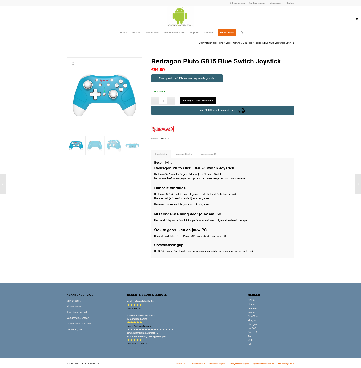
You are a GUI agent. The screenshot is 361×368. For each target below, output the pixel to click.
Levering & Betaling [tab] (183, 154)
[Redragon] (163, 129)
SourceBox (254, 332)
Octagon (252, 324)
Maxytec (252, 320)
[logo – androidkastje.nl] (180, 17)
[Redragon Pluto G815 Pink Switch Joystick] (3, 184)
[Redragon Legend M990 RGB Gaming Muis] (358, 184)
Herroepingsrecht (76, 329)
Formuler (252, 308)
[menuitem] (237, 3)
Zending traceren (257, 3)
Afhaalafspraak (237, 3)
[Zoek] (240, 32)
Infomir (251, 312)
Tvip (250, 336)
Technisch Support (77, 312)
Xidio (250, 340)
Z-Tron (251, 344)
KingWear (253, 316)
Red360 (252, 328)
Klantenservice (75, 306)
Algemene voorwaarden (79, 323)
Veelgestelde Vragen (78, 318)
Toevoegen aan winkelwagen (198, 100)
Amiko (251, 300)
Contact (290, 3)
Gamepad (165, 138)
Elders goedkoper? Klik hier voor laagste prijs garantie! (187, 78)
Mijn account (276, 3)
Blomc (251, 304)
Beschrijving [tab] (161, 154)
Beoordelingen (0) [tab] (208, 154)
